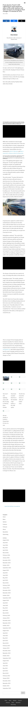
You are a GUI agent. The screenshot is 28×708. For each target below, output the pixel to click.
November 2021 (7, 683)
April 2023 (5, 640)
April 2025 (5, 580)
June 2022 (5, 665)
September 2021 (7, 688)
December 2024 (7, 590)
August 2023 (6, 630)
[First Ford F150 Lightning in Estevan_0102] (6, 390)
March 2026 (6, 552)
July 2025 (5, 572)
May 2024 (5, 608)
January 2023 (6, 648)
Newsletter (5, 532)
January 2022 (6, 678)
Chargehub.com (6, 349)
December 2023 (7, 620)
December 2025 (7, 560)
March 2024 (6, 613)
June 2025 (5, 575)
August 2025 (6, 570)
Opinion (4, 522)
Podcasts (5, 527)
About (4, 529)
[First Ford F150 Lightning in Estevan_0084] (22, 390)
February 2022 (6, 675)
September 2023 (7, 628)
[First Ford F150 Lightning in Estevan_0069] (22, 378)
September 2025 (7, 567)
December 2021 (7, 680)
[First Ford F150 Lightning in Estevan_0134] (6, 384)
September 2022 (7, 658)
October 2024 (6, 595)
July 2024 (5, 603)
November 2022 (7, 653)
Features (5, 524)
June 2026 (5, 545)
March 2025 (6, 583)
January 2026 (6, 557)
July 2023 (5, 633)
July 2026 (5, 542)
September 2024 (7, 598)
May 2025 (5, 577)
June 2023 (5, 635)
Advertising (5, 534)
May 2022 (5, 668)
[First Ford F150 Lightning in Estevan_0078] (6, 412)
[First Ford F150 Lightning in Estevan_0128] (22, 384)
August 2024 (6, 600)
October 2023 (6, 625)
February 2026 (6, 555)
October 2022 (6, 655)
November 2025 (7, 562)
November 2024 (7, 593)
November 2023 (7, 623)
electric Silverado (14, 151)
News (4, 519)
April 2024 (5, 610)
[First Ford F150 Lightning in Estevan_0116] (14, 390)
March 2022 (6, 673)
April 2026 (5, 550)
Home (4, 517)
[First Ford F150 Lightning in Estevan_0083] (6, 378)
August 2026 (6, 540)
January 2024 (6, 618)
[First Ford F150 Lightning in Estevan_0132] (14, 384)
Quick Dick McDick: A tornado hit (12, 506)
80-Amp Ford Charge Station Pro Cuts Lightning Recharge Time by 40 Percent (13, 158)
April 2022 (5, 670)
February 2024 (6, 615)
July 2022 (5, 663)
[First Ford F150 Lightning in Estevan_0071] (14, 378)
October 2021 (6, 685)
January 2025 (6, 588)
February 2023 (6, 645)
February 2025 (6, 585)
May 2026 (5, 547)
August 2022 (6, 660)
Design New (14, 155)
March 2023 (6, 643)
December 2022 (7, 650)
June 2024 (5, 605)
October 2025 (6, 565)
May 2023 (5, 638)
